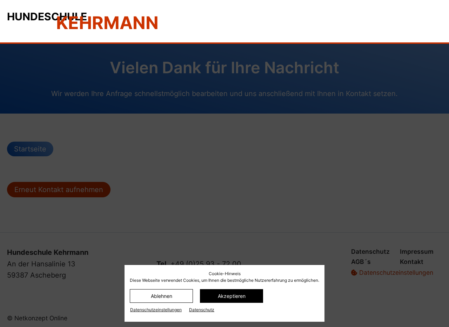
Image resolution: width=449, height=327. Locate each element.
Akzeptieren (232, 296)
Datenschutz (201, 309)
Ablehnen (161, 296)
